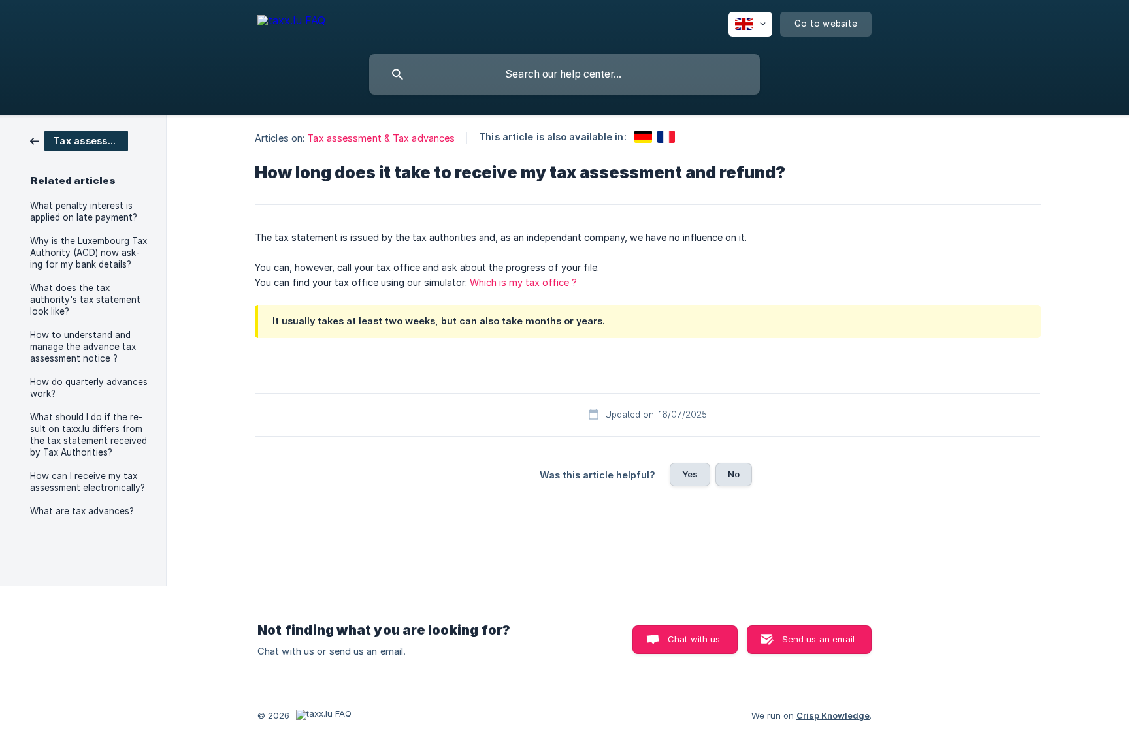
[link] (79, 140)
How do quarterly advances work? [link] (89, 388)
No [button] (734, 474)
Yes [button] (690, 474)
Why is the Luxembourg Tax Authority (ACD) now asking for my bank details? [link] (88, 253)
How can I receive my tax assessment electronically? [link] (87, 482)
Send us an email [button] (818, 639)
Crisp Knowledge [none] (833, 715)
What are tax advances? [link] (82, 511)
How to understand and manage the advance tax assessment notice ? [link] (83, 347)
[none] (291, 22)
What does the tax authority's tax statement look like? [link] (85, 300)
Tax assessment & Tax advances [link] (381, 138)
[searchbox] (564, 74)
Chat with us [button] (694, 639)
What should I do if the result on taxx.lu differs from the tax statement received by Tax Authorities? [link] (88, 435)
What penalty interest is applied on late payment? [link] (83, 211)
